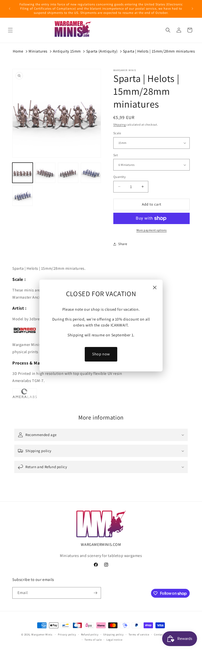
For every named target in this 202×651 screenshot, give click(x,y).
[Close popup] (155, 287)
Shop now (101, 354)
